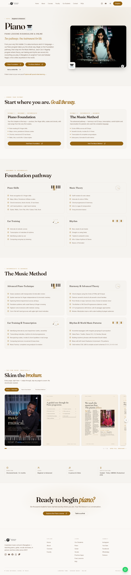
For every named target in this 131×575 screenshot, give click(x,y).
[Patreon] (19, 554)
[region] (65, 420)
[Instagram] (102, 3)
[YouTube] (105, 3)
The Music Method (34, 64)
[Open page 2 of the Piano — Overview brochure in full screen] (61, 420)
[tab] (6, 448)
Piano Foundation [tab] (26, 389)
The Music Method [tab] (40, 389)
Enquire (117, 3)
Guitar (76, 549)
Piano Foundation (12, 64)
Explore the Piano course (55, 513)
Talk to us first (80, 513)
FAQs (82, 3)
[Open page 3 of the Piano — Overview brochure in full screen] (100, 420)
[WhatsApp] (16, 554)
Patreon (105, 555)
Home (37, 3)
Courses (50, 3)
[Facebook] (12, 554)
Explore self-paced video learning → (35, 74)
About (43, 3)
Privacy (118, 570)
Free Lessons (79, 558)
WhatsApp (105, 552)
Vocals (77, 552)
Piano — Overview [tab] (11, 389)
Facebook (105, 549)
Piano (76, 545)
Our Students (66, 3)
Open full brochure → (118, 448)
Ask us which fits (12, 69)
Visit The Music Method (95, 143)
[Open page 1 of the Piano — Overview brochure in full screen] (23, 420)
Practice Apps (79, 555)
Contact (75, 3)
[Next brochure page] (126, 420)
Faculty (58, 3)
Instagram (105, 542)
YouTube (105, 545)
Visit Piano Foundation (33, 143)
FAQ (76, 561)
